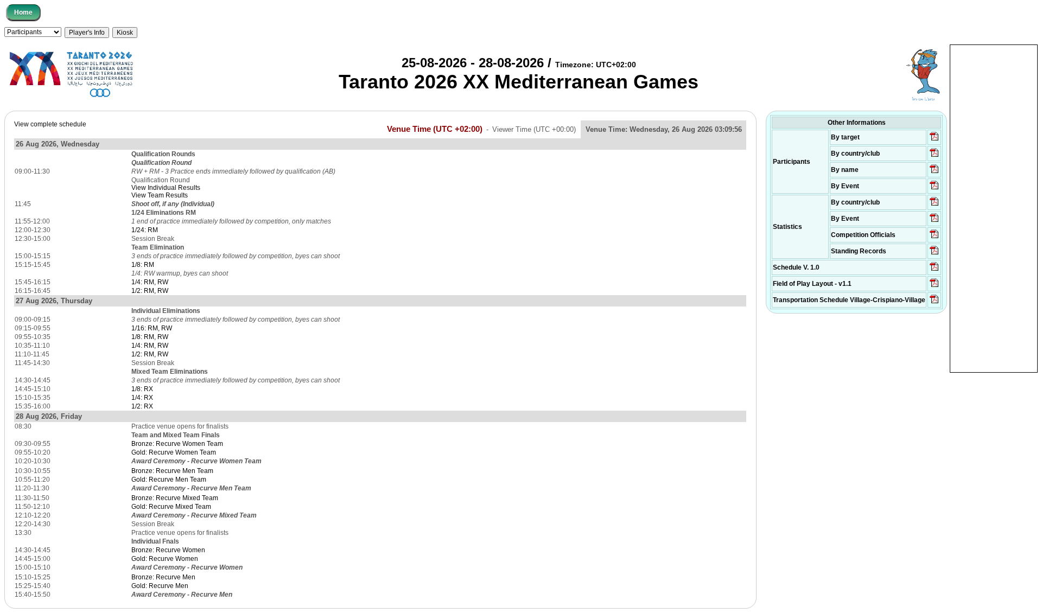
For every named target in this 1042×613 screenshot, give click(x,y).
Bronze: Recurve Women (168, 550)
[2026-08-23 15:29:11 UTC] (934, 254)
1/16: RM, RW (151, 328)
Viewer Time (534, 129)
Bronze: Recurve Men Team (172, 471)
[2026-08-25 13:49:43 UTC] (934, 237)
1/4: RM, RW (149, 282)
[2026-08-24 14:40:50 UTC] (934, 156)
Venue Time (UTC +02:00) (434, 129)
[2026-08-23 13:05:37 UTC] (934, 140)
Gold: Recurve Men (159, 586)
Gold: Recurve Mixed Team (171, 506)
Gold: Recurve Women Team (173, 452)
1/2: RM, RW (149, 291)
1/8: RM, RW (149, 337)
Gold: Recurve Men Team (168, 479)
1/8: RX (142, 389)
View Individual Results (165, 187)
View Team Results (159, 195)
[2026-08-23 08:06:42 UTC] (934, 270)
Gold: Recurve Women (164, 559)
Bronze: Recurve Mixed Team (174, 498)
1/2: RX (142, 406)
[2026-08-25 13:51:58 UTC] (934, 302)
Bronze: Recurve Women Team (177, 444)
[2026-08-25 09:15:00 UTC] (934, 286)
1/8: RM (142, 265)
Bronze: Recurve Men (163, 577)
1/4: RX (142, 397)
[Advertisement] (993, 208)
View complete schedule (50, 124)
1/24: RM (144, 230)
